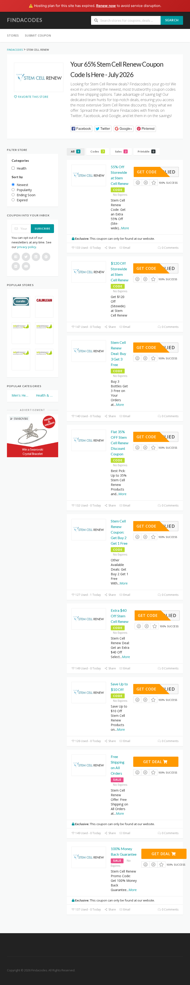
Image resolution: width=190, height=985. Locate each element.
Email (126, 248)
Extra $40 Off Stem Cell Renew (119, 616)
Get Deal (153, 761)
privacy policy (26, 247)
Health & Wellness (45, 395)
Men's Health (20, 395)
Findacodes (24, 20)
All (75, 151)
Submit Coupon (38, 35)
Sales (120, 151)
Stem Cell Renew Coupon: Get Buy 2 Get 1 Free (119, 532)
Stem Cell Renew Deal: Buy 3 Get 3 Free (118, 353)
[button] (81, 129)
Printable (146, 151)
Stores (13, 35)
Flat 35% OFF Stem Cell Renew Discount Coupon (119, 442)
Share (112, 248)
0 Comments (169, 248)
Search (172, 20)
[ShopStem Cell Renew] (38, 77)
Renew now (106, 5)
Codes (97, 151)
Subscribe (42, 228)
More (125, 228)
